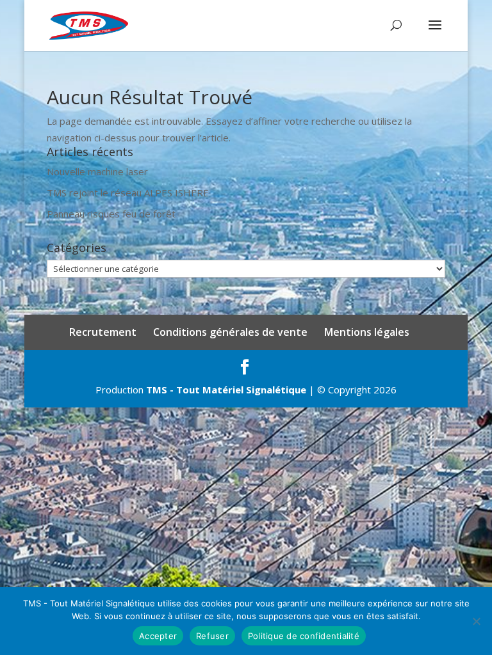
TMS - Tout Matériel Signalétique (226, 389)
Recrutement (102, 332)
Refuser (212, 636)
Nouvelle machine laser (97, 171)
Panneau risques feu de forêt (111, 213)
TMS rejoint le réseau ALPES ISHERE (128, 192)
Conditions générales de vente (230, 332)
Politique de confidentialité (303, 636)
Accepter (158, 636)
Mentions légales (366, 332)
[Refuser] (476, 621)
